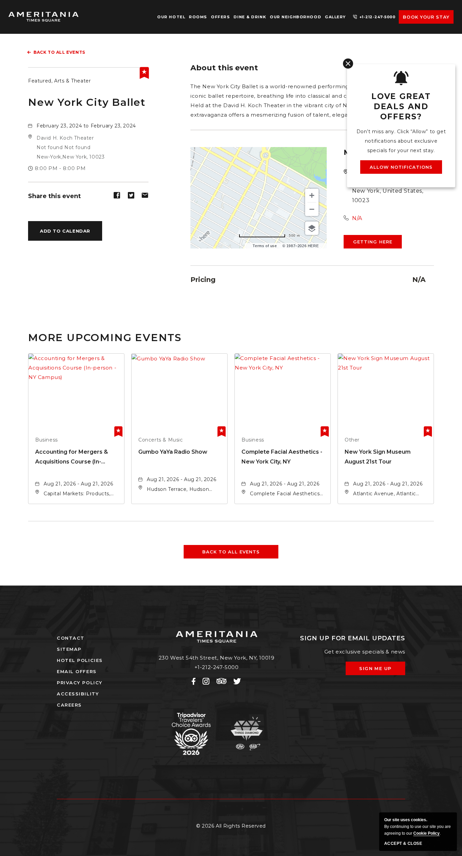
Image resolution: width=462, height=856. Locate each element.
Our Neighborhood (295, 17)
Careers (69, 705)
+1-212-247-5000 (378, 17)
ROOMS (198, 17)
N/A (357, 218)
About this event (224, 68)
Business (46, 440)
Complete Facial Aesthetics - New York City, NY (281, 457)
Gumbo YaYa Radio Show (172, 452)
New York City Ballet (87, 102)
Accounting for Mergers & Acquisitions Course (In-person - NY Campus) (71, 458)
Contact (71, 638)
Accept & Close (403, 843)
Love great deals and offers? (401, 106)
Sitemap (69, 649)
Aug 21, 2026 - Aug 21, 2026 (78, 484)
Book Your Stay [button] (426, 17)
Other (352, 440)
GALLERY (335, 17)
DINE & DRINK (250, 17)
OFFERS (220, 17)
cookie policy (426, 833)
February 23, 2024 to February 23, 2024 (86, 126)
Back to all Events (59, 52)
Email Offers (77, 671)
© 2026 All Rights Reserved (231, 826)
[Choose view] (312, 228)
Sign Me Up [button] (380, 670)
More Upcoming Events (105, 337)
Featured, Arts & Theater (59, 81)
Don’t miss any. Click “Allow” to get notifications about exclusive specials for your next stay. (401, 140)
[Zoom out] (312, 209)
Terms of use (265, 246)
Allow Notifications (401, 167)
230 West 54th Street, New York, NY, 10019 (217, 658)
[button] (71, 147)
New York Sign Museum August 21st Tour (378, 457)
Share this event (54, 196)
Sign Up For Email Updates (352, 638)
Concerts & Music (160, 440)
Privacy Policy (79, 682)
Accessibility (78, 693)
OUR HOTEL (171, 17)
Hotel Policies (80, 660)
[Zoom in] (312, 195)
